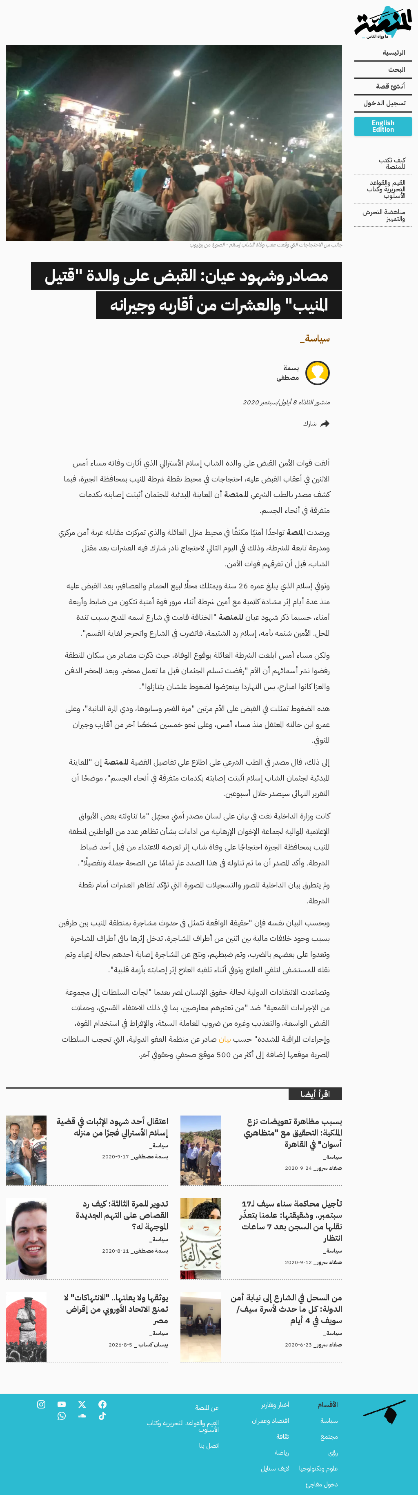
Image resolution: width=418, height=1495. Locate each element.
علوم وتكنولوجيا (318, 1468)
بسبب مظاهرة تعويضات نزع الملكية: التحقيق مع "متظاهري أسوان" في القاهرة (270, 1125)
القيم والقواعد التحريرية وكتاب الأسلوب (386, 189)
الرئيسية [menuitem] (393, 53)
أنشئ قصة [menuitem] (390, 86)
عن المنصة (207, 1408)
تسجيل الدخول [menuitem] (384, 103)
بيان (225, 1039)
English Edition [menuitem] (383, 126)
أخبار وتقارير (275, 1405)
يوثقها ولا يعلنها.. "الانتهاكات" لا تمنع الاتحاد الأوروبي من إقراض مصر (92, 1301)
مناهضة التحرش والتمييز (383, 215)
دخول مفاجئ (322, 1484)
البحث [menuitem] (396, 70)
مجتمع (329, 1437)
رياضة (282, 1452)
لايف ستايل (275, 1468)
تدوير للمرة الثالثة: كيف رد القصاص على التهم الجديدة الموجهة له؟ (88, 1203)
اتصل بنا (209, 1446)
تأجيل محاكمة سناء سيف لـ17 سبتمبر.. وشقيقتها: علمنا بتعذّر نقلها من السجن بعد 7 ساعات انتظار (267, 1208)
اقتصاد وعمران (270, 1421)
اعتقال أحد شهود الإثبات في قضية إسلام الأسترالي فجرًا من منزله (90, 1120)
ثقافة (282, 1437)
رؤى (333, 1452)
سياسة (317, 338)
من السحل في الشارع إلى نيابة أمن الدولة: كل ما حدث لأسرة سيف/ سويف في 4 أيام (270, 1301)
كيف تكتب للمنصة (392, 163)
